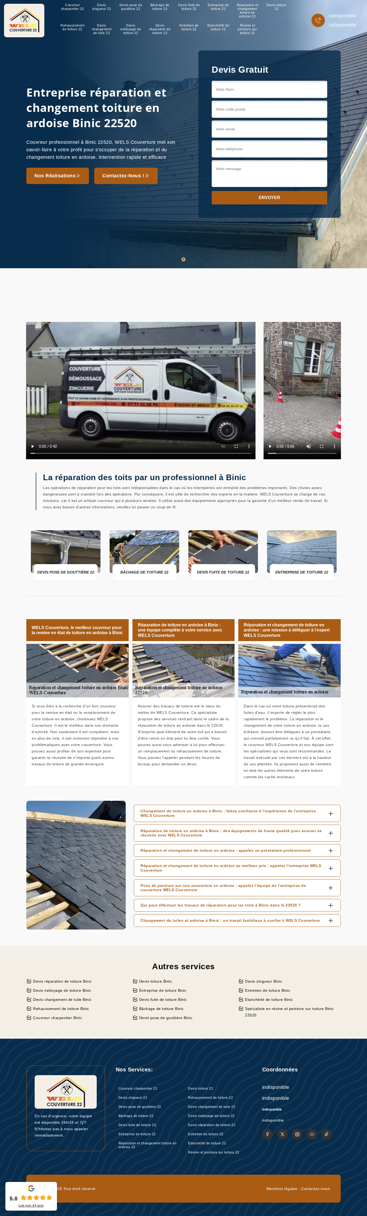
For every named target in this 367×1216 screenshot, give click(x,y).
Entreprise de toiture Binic (163, 990)
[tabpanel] (183, 134)
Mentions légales (282, 1188)
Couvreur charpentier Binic (57, 1018)
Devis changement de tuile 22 (101, 29)
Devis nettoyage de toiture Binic (62, 990)
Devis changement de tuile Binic (62, 999)
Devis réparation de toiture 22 (160, 29)
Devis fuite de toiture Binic (163, 999)
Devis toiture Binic (155, 981)
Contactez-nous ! (123, 175)
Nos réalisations (54, 175)
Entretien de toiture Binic (267, 990)
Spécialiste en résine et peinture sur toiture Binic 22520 (289, 1011)
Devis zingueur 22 (101, 7)
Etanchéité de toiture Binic (269, 999)
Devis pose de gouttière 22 (131, 7)
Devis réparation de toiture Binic (62, 981)
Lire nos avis (31, 1205)
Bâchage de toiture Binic (161, 1008)
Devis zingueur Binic (263, 981)
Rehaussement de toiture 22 (72, 27)
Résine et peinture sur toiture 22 (247, 29)
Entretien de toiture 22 (189, 27)
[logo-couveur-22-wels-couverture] (24, 20)
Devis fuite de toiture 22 (189, 7)
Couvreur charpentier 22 (72, 7)
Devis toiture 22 (277, 7)
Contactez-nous (315, 1188)
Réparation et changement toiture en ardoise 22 (247, 10)
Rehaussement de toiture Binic (61, 1008)
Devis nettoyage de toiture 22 (130, 29)
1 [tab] (183, 259)
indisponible (342, 16)
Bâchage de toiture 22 (160, 7)
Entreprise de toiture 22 (218, 7)
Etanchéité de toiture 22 (218, 27)
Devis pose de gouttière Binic (166, 1018)
